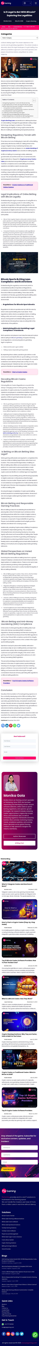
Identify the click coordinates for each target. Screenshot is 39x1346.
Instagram (13, 1334)
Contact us (5, 1308)
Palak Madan (8, 927)
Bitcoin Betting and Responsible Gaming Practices (16, 114)
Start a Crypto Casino (19, 372)
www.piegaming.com (29, 1343)
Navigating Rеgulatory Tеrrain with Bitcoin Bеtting (16, 103)
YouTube (8, 1334)
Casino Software (6, 1273)
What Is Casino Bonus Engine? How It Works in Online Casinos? (19, 1284)
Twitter (22, 1334)
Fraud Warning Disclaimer (9, 1316)
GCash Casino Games (8, 1215)
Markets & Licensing (7, 1263)
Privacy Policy (5, 1312)
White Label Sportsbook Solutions (11, 1225)
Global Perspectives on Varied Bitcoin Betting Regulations (18, 116)
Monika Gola (8, 21)
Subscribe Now (19, 758)
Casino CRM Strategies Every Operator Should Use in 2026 (18, 1272)
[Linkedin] (7, 725)
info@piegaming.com (8, 1327)
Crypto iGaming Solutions (9, 1243)
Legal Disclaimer (6, 1314)
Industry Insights (6, 1268)
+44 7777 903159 (9, 1324)
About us (4, 1304)
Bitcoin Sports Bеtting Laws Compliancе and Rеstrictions (18, 106)
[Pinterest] (10, 725)
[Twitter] (18, 725)
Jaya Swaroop (8, 1002)
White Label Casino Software (10, 1222)
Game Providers (6, 1249)
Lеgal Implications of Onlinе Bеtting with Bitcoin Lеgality (18, 104)
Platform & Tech (6, 1286)
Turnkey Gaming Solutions (9, 1228)
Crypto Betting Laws (8, 120)
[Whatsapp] (14, 725)
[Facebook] (3, 725)
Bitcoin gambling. (17, 338)
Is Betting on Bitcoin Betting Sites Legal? (14, 112)
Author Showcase (19, 836)
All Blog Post (19, 843)
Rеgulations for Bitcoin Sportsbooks (13, 108)
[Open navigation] (36, 3)
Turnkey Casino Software (9, 1231)
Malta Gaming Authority (10, 433)
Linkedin (17, 1334)
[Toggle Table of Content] (33, 100)
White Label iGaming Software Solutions (13, 1218)
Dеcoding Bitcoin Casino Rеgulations (13, 111)
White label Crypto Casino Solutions (12, 1237)
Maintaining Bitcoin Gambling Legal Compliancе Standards (19, 109)
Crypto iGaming (31, 21)
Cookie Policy (5, 1310)
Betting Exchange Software (9, 1246)
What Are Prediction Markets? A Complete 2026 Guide (17, 1266)
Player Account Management (10, 1234)
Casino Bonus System (8, 1240)
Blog (3, 1306)
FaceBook (4, 1334)
